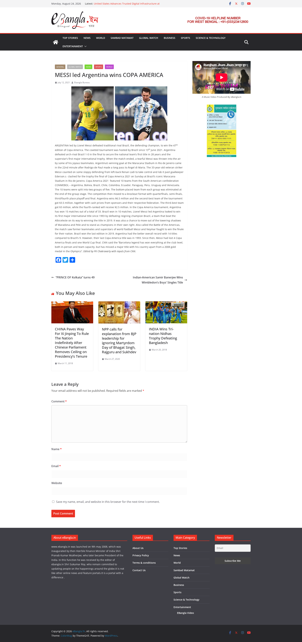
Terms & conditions (144, 562)
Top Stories (70, 38)
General (60, 67)
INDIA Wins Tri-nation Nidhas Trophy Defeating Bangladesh (163, 336)
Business (169, 38)
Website (56, 483)
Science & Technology (210, 38)
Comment (59, 401)
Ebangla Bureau (82, 82)
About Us (137, 548)
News (87, 38)
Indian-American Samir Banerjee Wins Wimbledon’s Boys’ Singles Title (158, 279)
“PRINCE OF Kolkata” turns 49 (75, 277)
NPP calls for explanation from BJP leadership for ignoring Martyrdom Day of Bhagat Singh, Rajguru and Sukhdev (119, 340)
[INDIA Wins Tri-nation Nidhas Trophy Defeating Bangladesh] (166, 304)
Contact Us (139, 570)
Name (56, 449)
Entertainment (73, 46)
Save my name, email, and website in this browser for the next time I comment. (108, 502)
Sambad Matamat (122, 38)
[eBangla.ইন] (55, 42)
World (100, 38)
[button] (85, 46)
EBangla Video (185, 613)
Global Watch (148, 38)
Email (56, 466)
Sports (185, 38)
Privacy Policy (140, 555)
